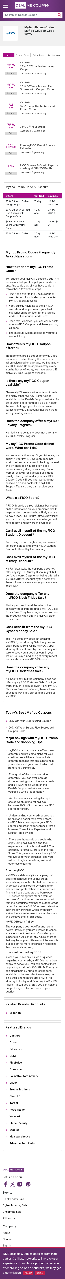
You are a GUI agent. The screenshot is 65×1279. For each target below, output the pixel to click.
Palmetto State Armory (24, 1076)
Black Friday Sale (13, 1199)
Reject (39, 1273)
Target (14, 1102)
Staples (14, 1129)
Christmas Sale (12, 1211)
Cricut (14, 1042)
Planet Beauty (18, 1123)
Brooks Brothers (20, 1089)
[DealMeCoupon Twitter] (12, 1184)
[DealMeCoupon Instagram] (19, 1184)
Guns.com (16, 1069)
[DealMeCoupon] (13, 1170)
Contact (8, 1239)
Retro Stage (17, 1109)
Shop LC (15, 1096)
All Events (9, 1218)
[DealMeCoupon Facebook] (6, 1184)
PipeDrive (16, 1062)
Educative (16, 1049)
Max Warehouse (20, 1136)
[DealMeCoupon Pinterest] (27, 1184)
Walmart (15, 1116)
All (8, 55)
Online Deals (38, 55)
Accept (28, 1273)
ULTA (13, 1055)
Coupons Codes (22, 55)
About (6, 1232)
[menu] (6, 6)
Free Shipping (54, 55)
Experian (15, 1012)
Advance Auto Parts (22, 1143)
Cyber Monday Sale (15, 1205)
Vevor (13, 1082)
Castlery (15, 1035)
